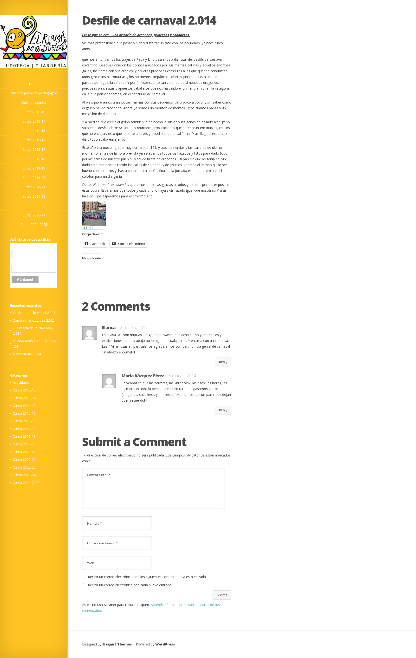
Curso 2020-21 (24, 452)
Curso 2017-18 (24, 428)
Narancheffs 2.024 (27, 354)
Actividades (21, 382)
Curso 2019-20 (24, 444)
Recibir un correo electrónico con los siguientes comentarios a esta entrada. (147, 576)
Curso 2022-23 (24, 467)
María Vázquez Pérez (143, 375)
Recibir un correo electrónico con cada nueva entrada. (130, 585)
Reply (223, 361)
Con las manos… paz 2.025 (34, 320)
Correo (17, 247)
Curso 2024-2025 (26, 482)
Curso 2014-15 (24, 405)
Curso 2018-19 (24, 436)
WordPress (165, 644)
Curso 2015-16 (24, 413)
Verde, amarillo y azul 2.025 (34, 312)
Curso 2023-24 (24, 475)
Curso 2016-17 (24, 421)
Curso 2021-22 (24, 459)
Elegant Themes (117, 644)
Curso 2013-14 (24, 398)
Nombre (18, 261)
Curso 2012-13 (24, 390)
